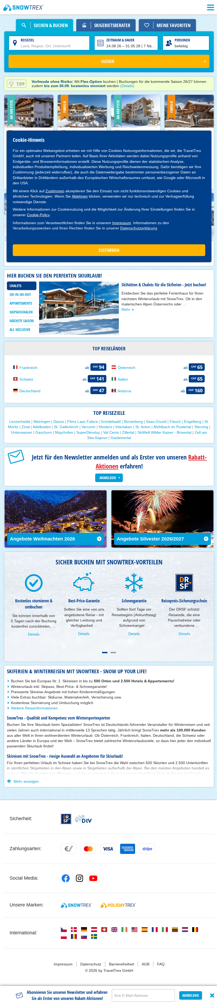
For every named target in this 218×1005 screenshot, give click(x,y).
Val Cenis (124, 431)
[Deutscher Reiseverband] (82, 822)
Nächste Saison (22, 320)
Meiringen (39, 421)
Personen (179, 39)
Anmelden (186, 992)
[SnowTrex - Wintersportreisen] (75, 908)
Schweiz (26, 378)
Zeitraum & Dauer (118, 39)
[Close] (208, 992)
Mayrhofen (77, 431)
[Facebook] (64, 881)
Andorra (122, 390)
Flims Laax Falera (80, 421)
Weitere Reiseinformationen (34, 711)
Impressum (121, 223)
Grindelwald (109, 421)
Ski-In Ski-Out (20, 294)
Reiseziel (27, 39)
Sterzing (14, 431)
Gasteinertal (125, 437)
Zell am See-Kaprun (95, 437)
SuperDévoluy (101, 431)
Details (33, 638)
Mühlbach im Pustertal (179, 426)
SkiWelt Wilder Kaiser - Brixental (178, 431)
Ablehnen (80, 196)
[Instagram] (78, 881)
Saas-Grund (154, 421)
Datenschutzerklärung (138, 228)
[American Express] (126, 852)
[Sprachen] (63, 932)
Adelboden (48, 426)
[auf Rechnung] (67, 852)
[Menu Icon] (206, 7)
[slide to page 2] (111, 655)
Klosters (112, 426)
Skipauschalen (21, 311)
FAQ (158, 967)
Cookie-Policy (38, 215)
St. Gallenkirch (72, 426)
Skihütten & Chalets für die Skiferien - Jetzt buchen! (163, 284)
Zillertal (141, 431)
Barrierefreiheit (119, 967)
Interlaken (130, 426)
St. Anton (149, 426)
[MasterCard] (87, 852)
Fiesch (173, 421)
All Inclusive (20, 329)
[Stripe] (146, 852)
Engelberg (190, 421)
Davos (56, 421)
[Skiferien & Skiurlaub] (23, 7)
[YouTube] (92, 881)
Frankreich (28, 367)
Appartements (21, 302)
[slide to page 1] (103, 655)
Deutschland (29, 390)
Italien (121, 378)
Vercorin (95, 426)
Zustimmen (54, 191)
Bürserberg (131, 421)
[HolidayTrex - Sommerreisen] (117, 908)
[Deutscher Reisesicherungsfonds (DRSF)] (65, 822)
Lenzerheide (17, 421)
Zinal (32, 426)
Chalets (16, 285)
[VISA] (107, 852)
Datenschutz (88, 967)
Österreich (124, 367)
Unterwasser (34, 431)
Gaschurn (57, 431)
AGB (143, 967)
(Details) (127, 86)
